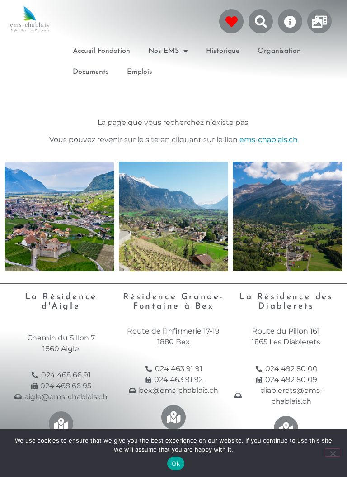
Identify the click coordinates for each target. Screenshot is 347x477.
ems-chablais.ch (268, 139)
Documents (91, 72)
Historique (222, 51)
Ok (176, 463)
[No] (332, 452)
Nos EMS (163, 51)
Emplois (139, 72)
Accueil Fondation (101, 51)
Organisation (279, 51)
